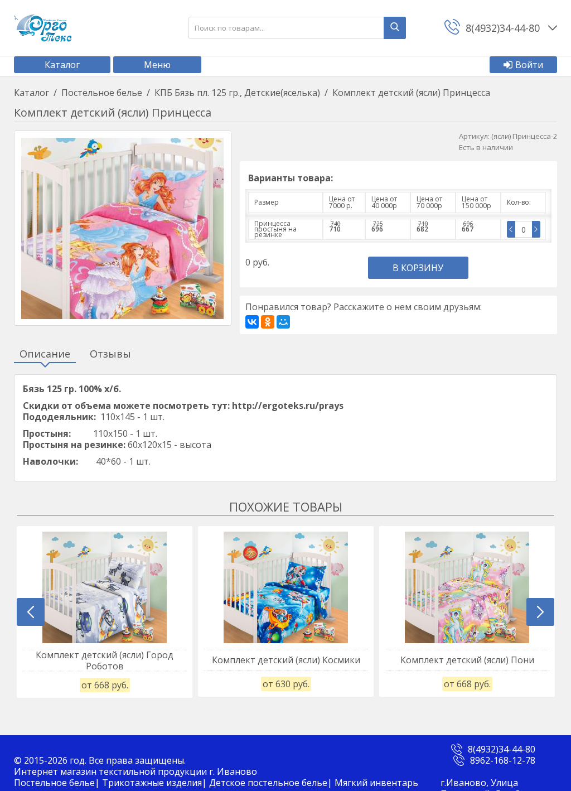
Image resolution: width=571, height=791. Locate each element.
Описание (45, 354)
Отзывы (110, 354)
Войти (529, 65)
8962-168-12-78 (502, 760)
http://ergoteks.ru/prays (287, 405)
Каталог (62, 65)
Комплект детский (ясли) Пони (467, 660)
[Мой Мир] (283, 322)
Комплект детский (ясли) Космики (286, 660)
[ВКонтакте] (252, 322)
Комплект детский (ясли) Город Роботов (104, 660)
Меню (157, 65)
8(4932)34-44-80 (501, 749)
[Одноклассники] (267, 322)
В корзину (418, 268)
